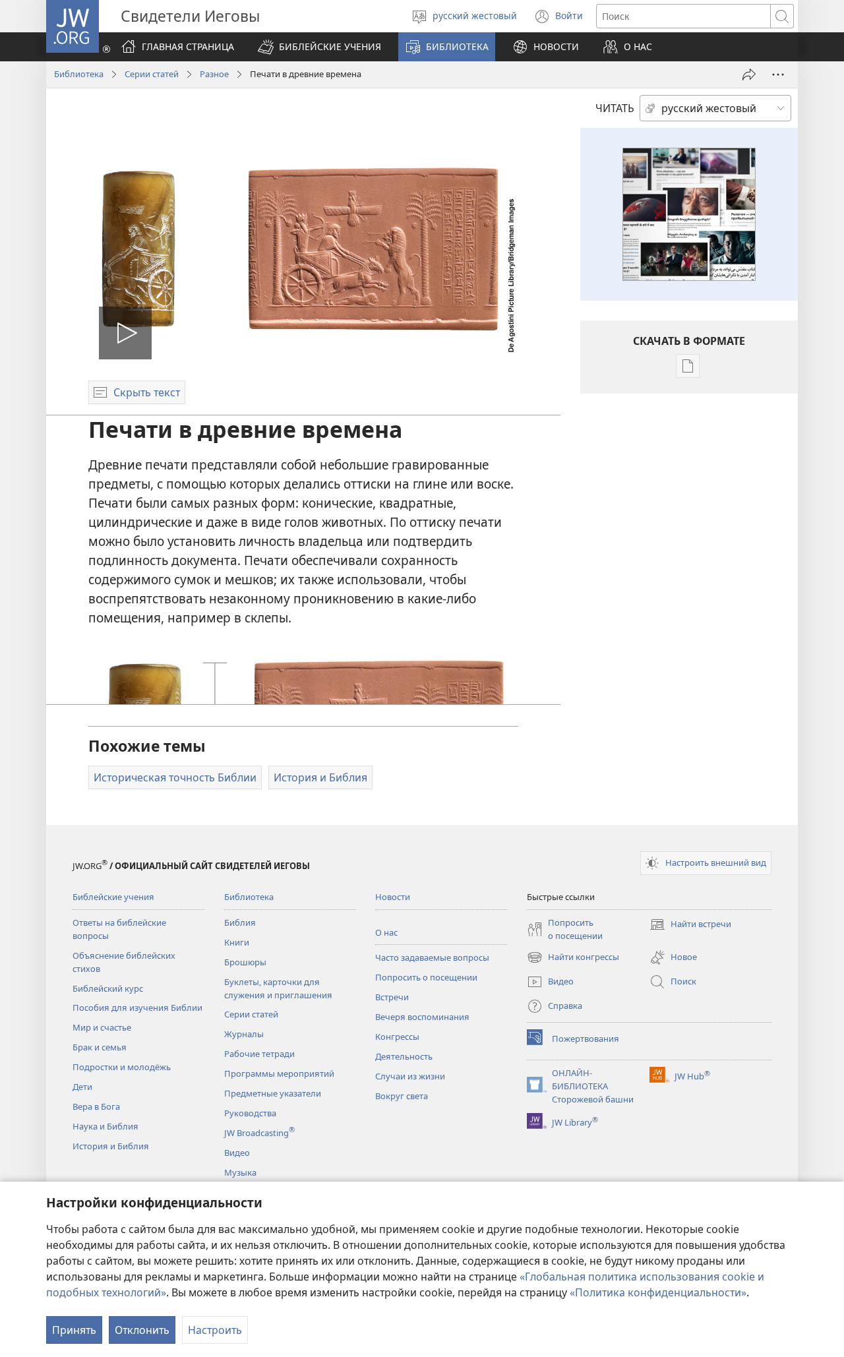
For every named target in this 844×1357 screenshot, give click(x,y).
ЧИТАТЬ (614, 108)
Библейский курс (108, 988)
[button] (319, 46)
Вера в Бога (96, 1106)
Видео (237, 1153)
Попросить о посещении (426, 977)
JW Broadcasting (259, 1133)
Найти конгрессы (573, 958)
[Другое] (778, 74)
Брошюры (245, 962)
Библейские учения (113, 897)
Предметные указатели (272, 1093)
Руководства (250, 1113)
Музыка (240, 1172)
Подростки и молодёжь (122, 1067)
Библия (240, 922)
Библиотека (79, 74)
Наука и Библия (105, 1126)
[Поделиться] (749, 74)
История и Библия (111, 1146)
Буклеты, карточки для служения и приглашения (278, 988)
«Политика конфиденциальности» (658, 1292)
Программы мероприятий (279, 1073)
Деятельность (404, 1056)
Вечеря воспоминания (422, 1017)
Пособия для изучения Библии (137, 1007)
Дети (82, 1087)
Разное (214, 74)
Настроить (215, 1330)
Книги (236, 942)
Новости (392, 897)
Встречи (392, 997)
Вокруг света (401, 1096)
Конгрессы (397, 1036)
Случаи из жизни (410, 1076)
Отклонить (142, 1330)
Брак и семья (100, 1047)
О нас (386, 932)
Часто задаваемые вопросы (432, 957)
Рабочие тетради (259, 1054)
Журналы (244, 1034)
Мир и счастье (102, 1027)
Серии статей (152, 74)
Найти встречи (690, 925)
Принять (74, 1330)
